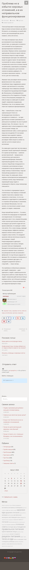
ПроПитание (7, 452)
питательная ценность (14, 522)
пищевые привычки (10, 524)
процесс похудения (15, 534)
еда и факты (11, 510)
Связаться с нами (10, 497)
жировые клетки (16, 310)
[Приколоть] (4, 321)
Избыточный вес (5, 505)
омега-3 (21, 519)
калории (5, 515)
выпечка (24, 507)
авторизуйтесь (13, 370)
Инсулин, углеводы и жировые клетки (13, 353)
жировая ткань (8, 310)
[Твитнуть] (13, 318)
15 (21, 481)
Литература (7, 447)
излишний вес (23, 512)
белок (10, 505)
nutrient (13, 20)
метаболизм (8, 313)
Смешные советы (8, 463)
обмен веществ (21, 517)
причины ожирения (18, 313)
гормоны (4, 510)
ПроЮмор (6, 460)
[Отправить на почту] (4, 318)
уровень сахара (6, 544)
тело (25, 536)
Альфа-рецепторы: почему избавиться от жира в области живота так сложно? (14, 347)
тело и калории (18, 539)
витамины (5, 507)
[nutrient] (4, 301)
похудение (21, 527)
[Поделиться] (9, 318)
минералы (5, 517)
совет (21, 536)
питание (5, 522)
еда (7, 510)
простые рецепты (6, 534)
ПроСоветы (6, 455)
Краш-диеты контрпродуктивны (12, 341)
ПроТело (20, 20)
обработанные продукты (7, 519)
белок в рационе (16, 505)
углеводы (11, 541)
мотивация (13, 517)
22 (21, 483)
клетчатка (10, 515)
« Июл (6, 491)
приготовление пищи (9, 531)
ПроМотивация (8, 449)
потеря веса (12, 527)
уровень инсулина (19, 541)
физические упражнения (7, 546)
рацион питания (11, 536)
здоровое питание (12, 513)
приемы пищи (20, 531)
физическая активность (16, 544)
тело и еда (7, 538)
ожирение (15, 519)
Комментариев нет (8, 22)
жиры (15, 510)
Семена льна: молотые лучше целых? (14, 415)
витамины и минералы (15, 507)
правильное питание (13, 529)
